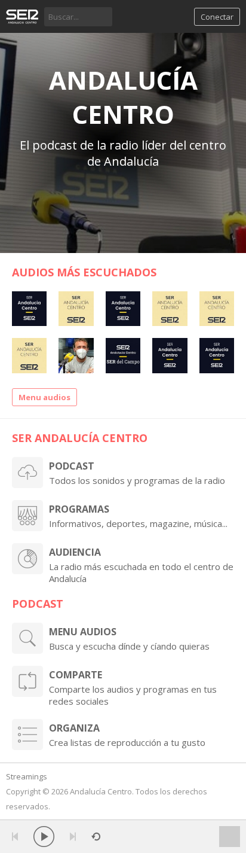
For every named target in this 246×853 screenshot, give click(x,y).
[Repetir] (95, 836)
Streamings (26, 776)
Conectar (217, 16)
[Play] (43, 836)
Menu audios (44, 397)
